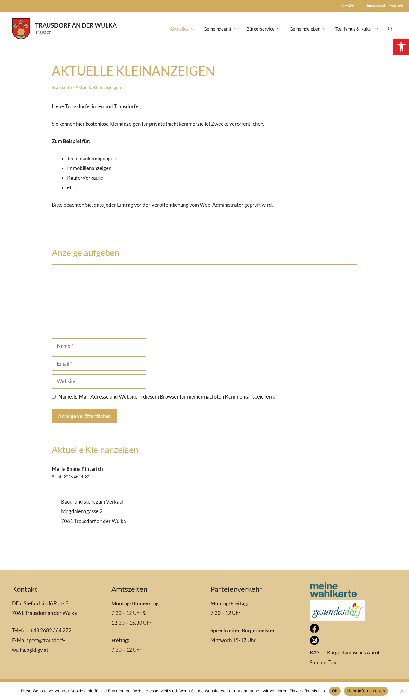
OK (335, 690)
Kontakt (347, 6)
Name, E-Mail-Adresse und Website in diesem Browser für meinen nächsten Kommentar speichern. (166, 396)
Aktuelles (179, 28)
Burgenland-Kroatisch (384, 6)
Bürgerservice (260, 28)
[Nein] (402, 691)
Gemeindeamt (217, 28)
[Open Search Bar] (390, 29)
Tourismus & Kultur (354, 28)
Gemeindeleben (305, 28)
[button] (401, 47)
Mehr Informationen (366, 690)
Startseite (62, 87)
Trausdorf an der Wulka (76, 25)
